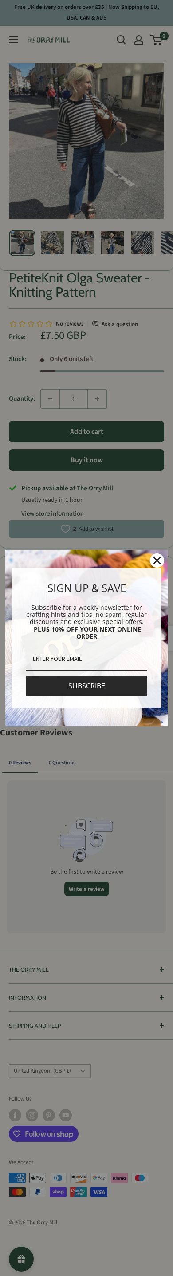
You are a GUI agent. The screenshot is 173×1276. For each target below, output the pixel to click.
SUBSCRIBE (86, 686)
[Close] (157, 560)
